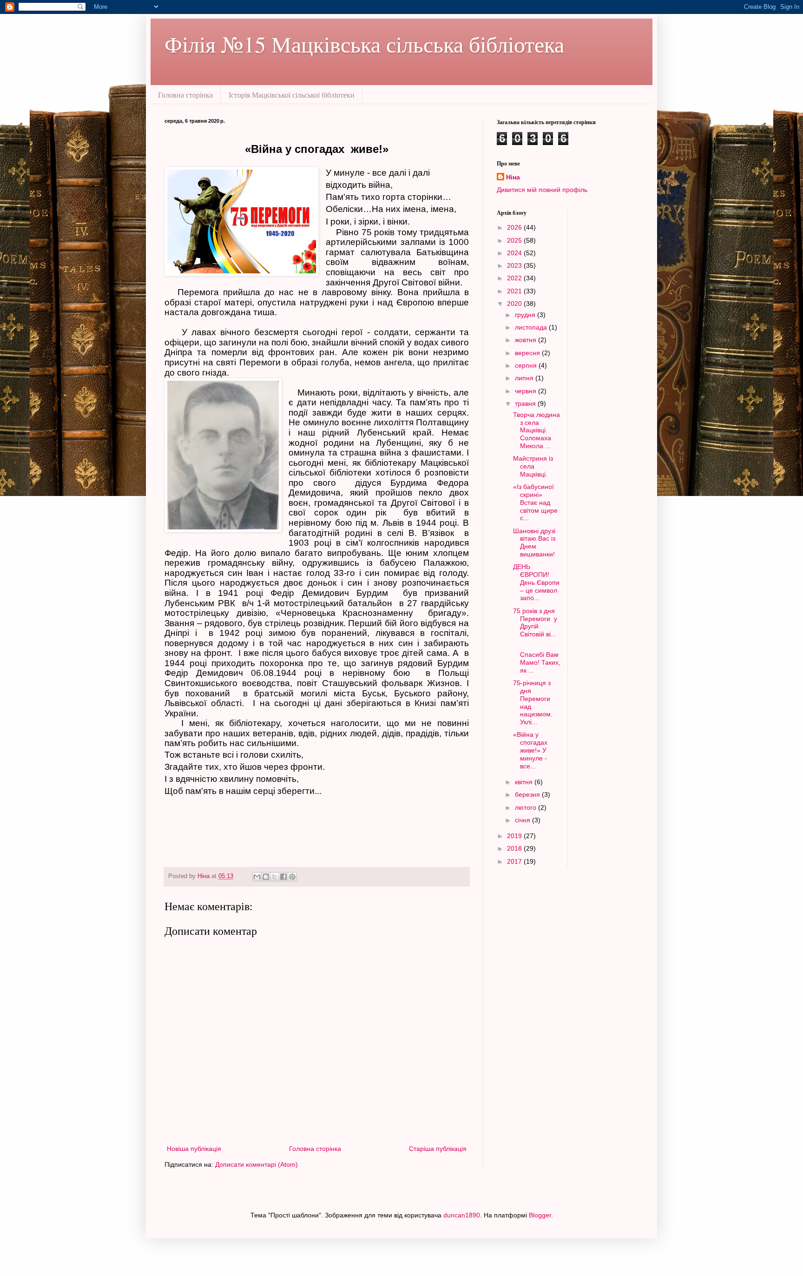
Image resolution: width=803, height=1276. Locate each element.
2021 (515, 291)
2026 (515, 227)
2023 (515, 265)
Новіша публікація (194, 1148)
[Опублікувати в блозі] (265, 876)
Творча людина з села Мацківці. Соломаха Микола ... (536, 430)
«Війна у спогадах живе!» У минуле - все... (531, 750)
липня (525, 378)
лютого (526, 807)
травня (526, 403)
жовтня (526, 340)
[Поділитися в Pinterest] (292, 876)
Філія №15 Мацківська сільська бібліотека (364, 44)
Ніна (513, 177)
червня (526, 391)
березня (528, 794)
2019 (515, 836)
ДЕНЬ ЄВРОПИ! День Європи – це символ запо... (536, 582)
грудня (526, 314)
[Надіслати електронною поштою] (257, 876)
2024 (515, 253)
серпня (527, 365)
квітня (524, 782)
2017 (515, 861)
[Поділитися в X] (274, 876)
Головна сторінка (185, 94)
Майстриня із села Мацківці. (533, 466)
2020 (515, 303)
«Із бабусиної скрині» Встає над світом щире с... (535, 502)
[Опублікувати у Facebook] (283, 876)
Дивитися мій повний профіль (542, 189)
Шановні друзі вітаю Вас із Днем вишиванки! (534, 542)
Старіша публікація (438, 1148)
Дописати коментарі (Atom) (256, 1164)
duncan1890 (461, 1215)
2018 (515, 848)
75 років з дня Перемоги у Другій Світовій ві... (535, 622)
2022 (515, 278)
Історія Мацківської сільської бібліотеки (292, 94)
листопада (532, 327)
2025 (515, 240)
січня (523, 820)
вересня (528, 353)
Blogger (540, 1215)
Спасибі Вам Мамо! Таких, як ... (536, 658)
